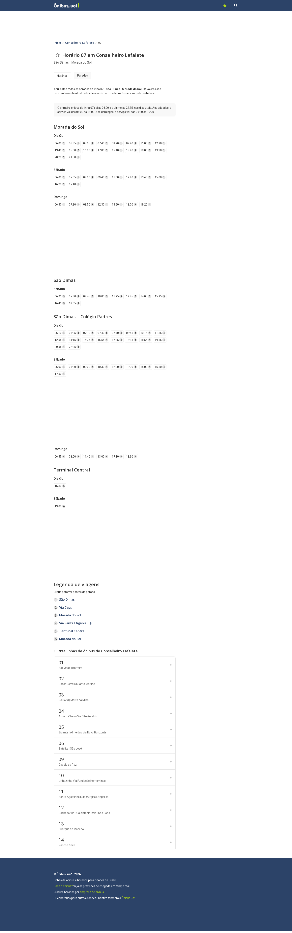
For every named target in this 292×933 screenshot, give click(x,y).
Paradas (82, 75)
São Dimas (67, 599)
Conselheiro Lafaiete (79, 43)
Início (57, 43)
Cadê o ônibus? (63, 886)
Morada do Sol (70, 615)
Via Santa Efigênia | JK (76, 623)
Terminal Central (72, 631)
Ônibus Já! (128, 898)
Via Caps (65, 607)
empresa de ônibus (92, 892)
